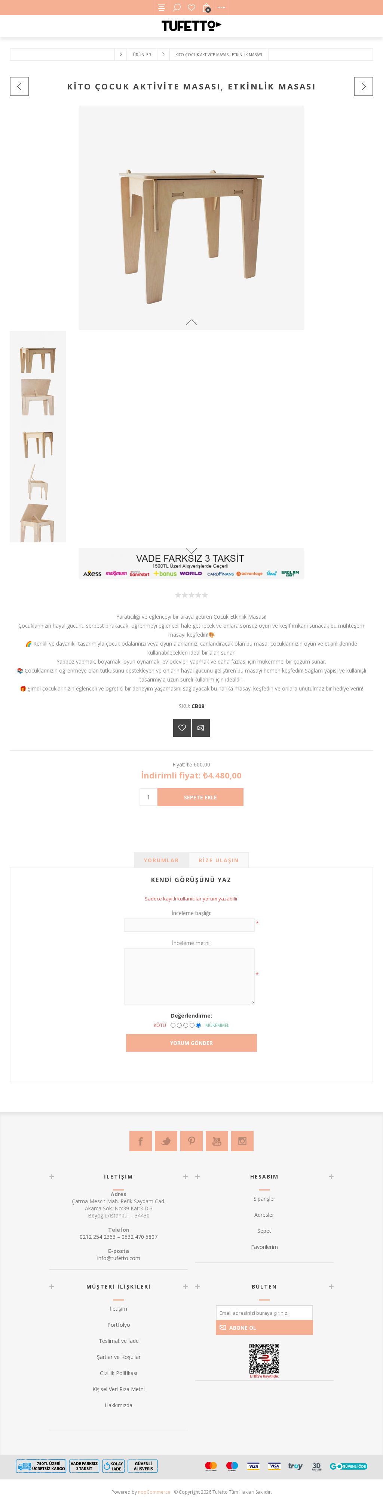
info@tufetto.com (118, 1258)
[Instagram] (242, 1141)
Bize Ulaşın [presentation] (219, 860)
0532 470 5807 (139, 1236)
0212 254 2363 (98, 1236)
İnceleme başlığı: (191, 913)
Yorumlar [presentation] (161, 860)
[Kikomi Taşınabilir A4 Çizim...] (19, 86)
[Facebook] (140, 1141)
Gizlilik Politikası (118, 1373)
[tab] (161, 860)
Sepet (264, 1230)
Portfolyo (118, 1324)
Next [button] (191, 551)
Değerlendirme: (191, 1015)
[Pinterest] (191, 1141)
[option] (192, 352)
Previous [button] (191, 322)
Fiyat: (178, 764)
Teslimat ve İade (119, 1340)
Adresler (264, 1214)
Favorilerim (191, 7)
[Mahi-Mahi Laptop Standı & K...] (363, 86)
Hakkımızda (118, 1405)
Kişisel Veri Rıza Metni (118, 1389)
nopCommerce (154, 1492)
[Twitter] (166, 1141)
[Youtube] (217, 1141)
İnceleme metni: (191, 942)
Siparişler (264, 1198)
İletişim (118, 1308)
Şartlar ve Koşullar (119, 1356)
